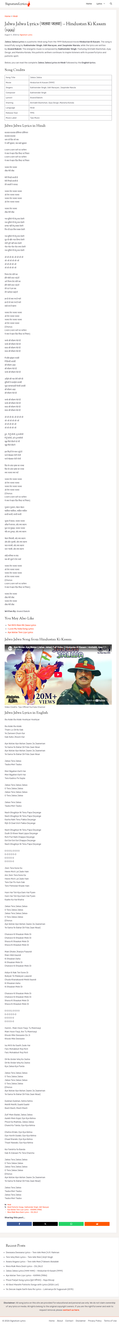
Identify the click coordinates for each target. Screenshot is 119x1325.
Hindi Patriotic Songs (15, 1207)
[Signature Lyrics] (18, 4)
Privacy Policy (95, 1321)
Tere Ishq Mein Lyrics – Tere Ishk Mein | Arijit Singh (29, 1257)
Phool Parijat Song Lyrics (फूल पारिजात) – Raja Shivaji (30, 1280)
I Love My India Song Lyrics (21, 629)
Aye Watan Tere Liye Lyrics (20, 632)
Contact (69, 1321)
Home (89, 3)
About (60, 1321)
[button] (111, 4)
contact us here (71, 1310)
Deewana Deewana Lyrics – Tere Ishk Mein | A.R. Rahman (32, 1252)
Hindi (15, 16)
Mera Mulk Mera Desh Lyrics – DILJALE (22, 1212)
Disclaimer (81, 1321)
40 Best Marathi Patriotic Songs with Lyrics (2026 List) (32, 1284)
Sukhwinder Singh (31, 1207)
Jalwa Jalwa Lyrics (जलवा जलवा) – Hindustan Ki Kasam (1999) (34, 1271)
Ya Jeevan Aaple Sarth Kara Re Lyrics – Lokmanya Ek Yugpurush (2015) (39, 1289)
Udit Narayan (44, 1207)
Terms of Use (110, 1321)
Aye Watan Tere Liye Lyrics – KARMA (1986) (24, 1210)
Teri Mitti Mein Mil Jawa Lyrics (22, 625)
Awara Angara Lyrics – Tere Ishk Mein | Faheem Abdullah (32, 1261)
